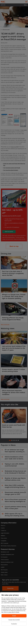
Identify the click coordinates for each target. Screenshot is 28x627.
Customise (14, 623)
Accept (14, 615)
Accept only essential (14, 619)
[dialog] (14, 609)
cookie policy (11, 612)
